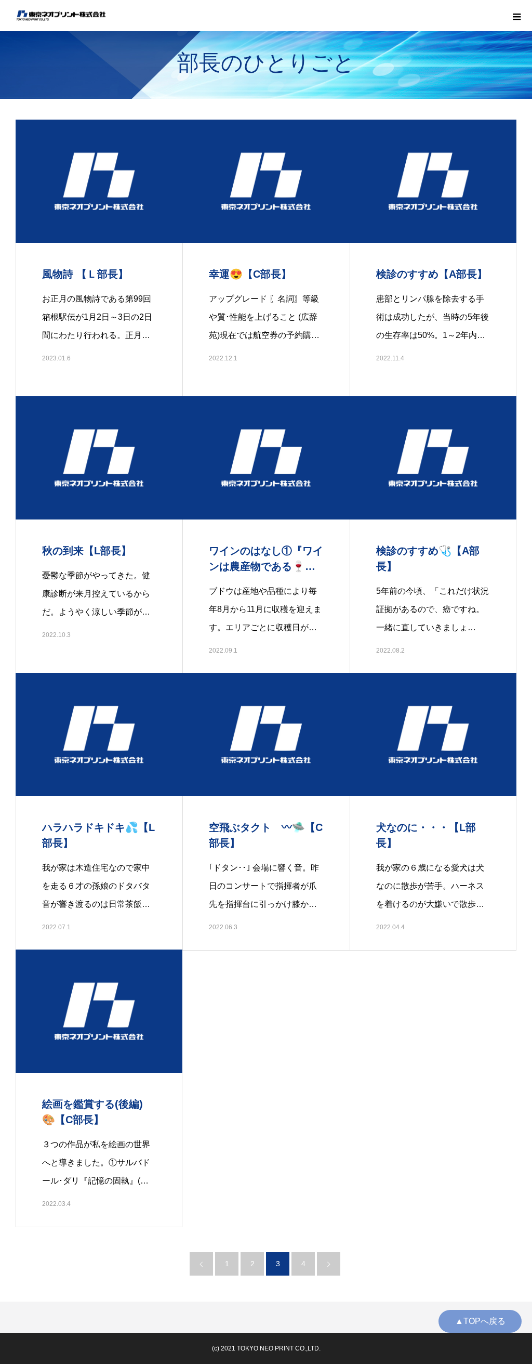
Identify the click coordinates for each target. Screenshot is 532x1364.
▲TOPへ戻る (480, 1321)
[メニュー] (516, 15)
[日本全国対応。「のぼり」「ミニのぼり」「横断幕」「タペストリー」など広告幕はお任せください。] (61, 16)
